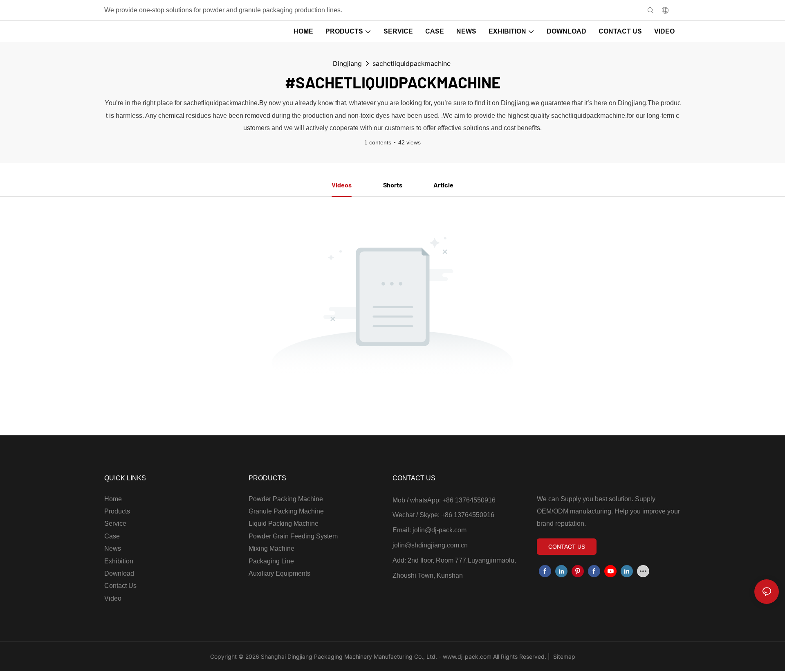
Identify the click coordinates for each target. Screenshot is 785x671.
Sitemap (563, 656)
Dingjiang (347, 63)
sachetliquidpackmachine (411, 63)
